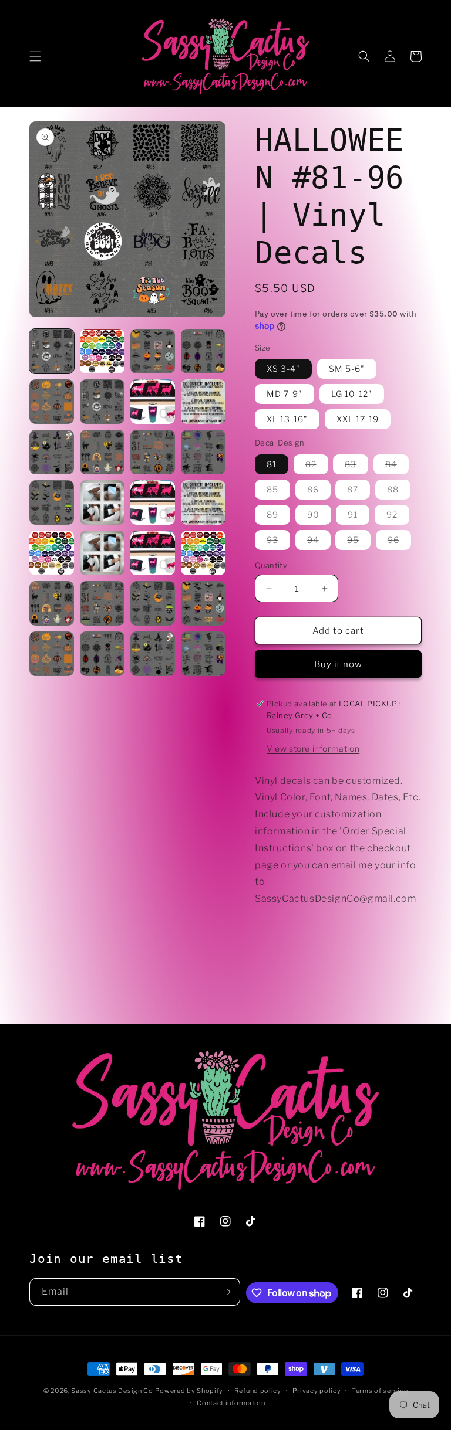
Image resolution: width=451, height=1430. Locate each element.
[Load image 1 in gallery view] (51, 351)
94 (319, 542)
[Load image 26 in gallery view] (102, 653)
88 (398, 492)
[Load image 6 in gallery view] (102, 401)
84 (397, 466)
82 (316, 466)
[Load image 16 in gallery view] (203, 502)
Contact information (231, 1403)
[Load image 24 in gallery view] (203, 603)
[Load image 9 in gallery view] (51, 452)
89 (278, 517)
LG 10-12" (351, 394)
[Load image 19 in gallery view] (152, 553)
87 (358, 492)
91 (358, 517)
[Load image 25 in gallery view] (51, 653)
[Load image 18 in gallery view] (102, 553)
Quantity (271, 565)
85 (278, 492)
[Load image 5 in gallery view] (51, 401)
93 (278, 542)
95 (359, 542)
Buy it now (338, 664)
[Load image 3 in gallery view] (152, 351)
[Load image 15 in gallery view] (152, 502)
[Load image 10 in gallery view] (102, 452)
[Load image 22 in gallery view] (102, 603)
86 (319, 492)
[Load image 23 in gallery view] (152, 603)
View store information (313, 748)
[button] (35, 56)
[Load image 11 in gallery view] (152, 452)
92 (397, 517)
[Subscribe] (227, 1292)
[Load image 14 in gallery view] (102, 502)
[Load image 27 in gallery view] (152, 653)
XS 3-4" (283, 368)
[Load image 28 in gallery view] (203, 653)
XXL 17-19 (357, 419)
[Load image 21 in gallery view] (51, 603)
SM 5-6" (347, 368)
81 (272, 464)
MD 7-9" (284, 394)
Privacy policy (316, 1391)
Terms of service (380, 1391)
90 (319, 517)
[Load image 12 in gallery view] (203, 452)
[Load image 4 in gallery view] (203, 351)
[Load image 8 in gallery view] (203, 401)
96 (399, 542)
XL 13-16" (287, 419)
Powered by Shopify (189, 1391)
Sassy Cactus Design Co (112, 1391)
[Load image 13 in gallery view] (51, 502)
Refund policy (257, 1391)
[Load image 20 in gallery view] (203, 553)
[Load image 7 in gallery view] (152, 401)
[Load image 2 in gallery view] (102, 351)
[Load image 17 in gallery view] (51, 553)
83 (356, 466)
